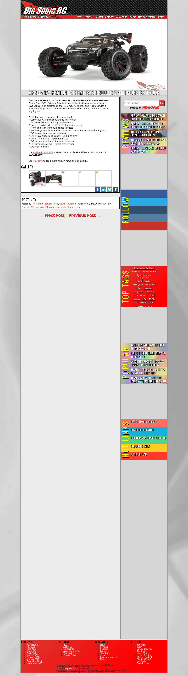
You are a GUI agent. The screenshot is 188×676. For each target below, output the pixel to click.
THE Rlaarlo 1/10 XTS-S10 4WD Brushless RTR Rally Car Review (148, 142)
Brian (139, 646)
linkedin (103, 188)
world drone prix (146, 302)
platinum (137, 299)
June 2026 (31, 648)
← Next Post (52, 215)
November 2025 (34, 663)
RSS (65, 644)
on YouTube (146, 226)
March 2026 (32, 655)
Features (109, 17)
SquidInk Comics (140, 446)
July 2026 (31, 646)
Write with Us (69, 653)
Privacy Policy (69, 655)
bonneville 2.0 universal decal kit (144, 272)
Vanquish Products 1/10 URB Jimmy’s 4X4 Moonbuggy (147, 363)
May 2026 (31, 651)
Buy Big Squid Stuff (142, 430)
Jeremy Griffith (144, 655)
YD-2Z (152, 295)
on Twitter (147, 202)
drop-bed (139, 306)
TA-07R (151, 299)
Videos (132, 17)
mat (136, 303)
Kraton (70, 207)
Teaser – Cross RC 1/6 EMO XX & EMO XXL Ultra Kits (148, 371)
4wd (42, 207)
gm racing (149, 292)
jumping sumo (138, 284)
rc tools (147, 281)
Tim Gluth (141, 651)
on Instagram (143, 218)
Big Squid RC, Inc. (71, 669)
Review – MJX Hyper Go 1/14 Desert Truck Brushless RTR (147, 125)
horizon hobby (59, 207)
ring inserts (139, 292)
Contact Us (68, 648)
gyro (140, 281)
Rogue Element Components (144, 276)
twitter (109, 188)
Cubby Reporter (144, 648)
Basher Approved (147, 17)
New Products (66, 203)
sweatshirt (148, 288)
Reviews (88, 17)
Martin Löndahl (144, 657)
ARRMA (48, 207)
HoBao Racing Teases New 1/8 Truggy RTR (148, 355)
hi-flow (144, 299)
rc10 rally (148, 306)
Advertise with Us (71, 651)
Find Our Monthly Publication (148, 438)
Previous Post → (85, 215)
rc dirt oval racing (140, 295)
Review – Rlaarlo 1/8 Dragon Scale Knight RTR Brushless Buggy (148, 117)
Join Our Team (139, 454)
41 (21, 674)
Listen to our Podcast (144, 421)
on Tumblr (147, 210)
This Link (38, 160)
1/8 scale (35, 207)
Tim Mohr (36, 203)
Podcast (99, 17)
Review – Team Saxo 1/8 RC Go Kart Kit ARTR (148, 150)
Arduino (139, 288)
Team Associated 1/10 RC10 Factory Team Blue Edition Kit (148, 379)
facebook (97, 188)
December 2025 (34, 661)
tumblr (115, 188)
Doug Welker (143, 653)
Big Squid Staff (144, 659)
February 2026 (34, 657)
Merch (161, 17)
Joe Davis (141, 661)
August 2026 (33, 644)
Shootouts (121, 17)
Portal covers (150, 284)
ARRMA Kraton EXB (43, 152)
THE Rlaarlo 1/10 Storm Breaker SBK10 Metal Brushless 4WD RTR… (145, 133)
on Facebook (144, 194)
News (79, 17)
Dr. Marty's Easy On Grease (144, 268)
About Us (67, 646)
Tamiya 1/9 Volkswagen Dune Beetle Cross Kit (147, 346)
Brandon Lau (143, 663)
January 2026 (33, 659)
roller (77, 207)
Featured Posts (51, 203)
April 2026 (31, 653)
